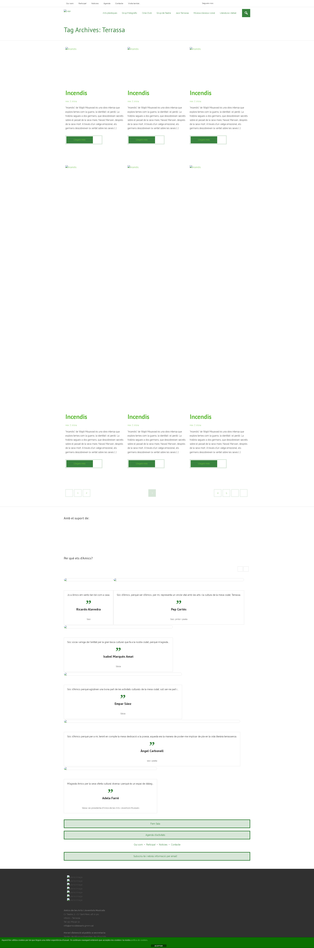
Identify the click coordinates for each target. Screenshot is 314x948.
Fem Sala (155, 823)
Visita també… (134, 3)
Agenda (107, 3)
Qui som (70, 3)
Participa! (82, 3)
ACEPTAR (159, 946)
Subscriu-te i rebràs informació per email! (155, 856)
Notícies (95, 3)
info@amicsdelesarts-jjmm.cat (79, 925)
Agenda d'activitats (155, 835)
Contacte (119, 3)
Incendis (76, 93)
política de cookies (139, 940)
